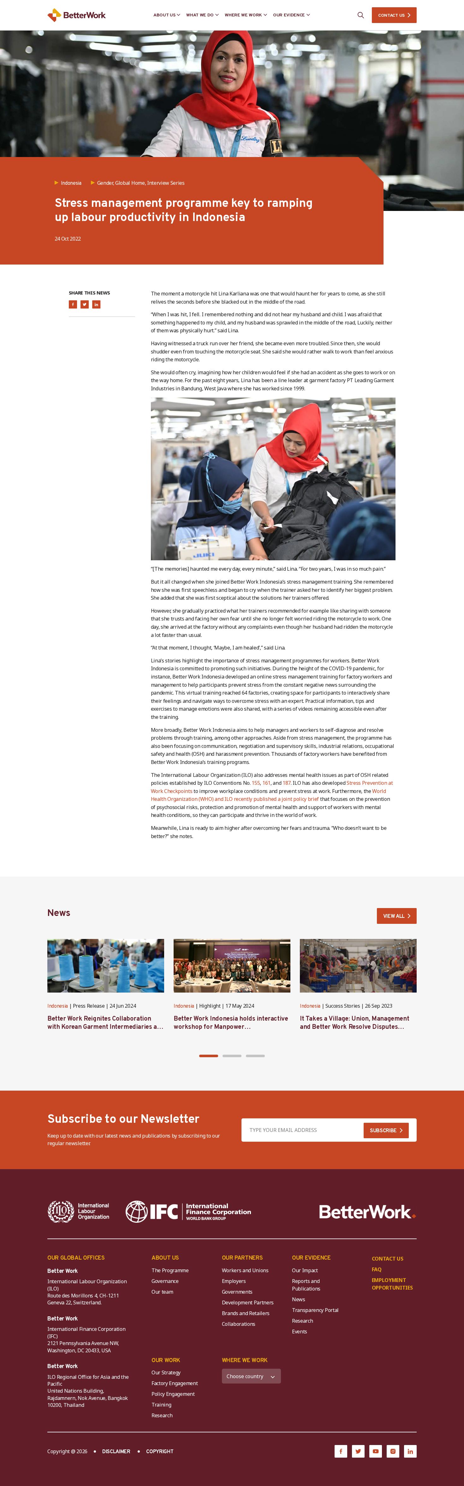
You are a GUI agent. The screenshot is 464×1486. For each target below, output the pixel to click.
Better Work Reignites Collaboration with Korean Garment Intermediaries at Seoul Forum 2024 (103, 1027)
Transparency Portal (315, 1310)
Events (299, 1331)
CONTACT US (391, 15)
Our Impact (305, 1270)
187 (287, 782)
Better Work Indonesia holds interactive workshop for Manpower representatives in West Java (231, 1027)
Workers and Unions (245, 1270)
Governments (237, 1291)
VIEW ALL (394, 916)
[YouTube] (375, 1451)
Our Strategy (166, 1372)
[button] (208, 1056)
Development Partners (248, 1302)
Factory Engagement (175, 1383)
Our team (162, 1291)
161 (266, 782)
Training (161, 1404)
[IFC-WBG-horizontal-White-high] (188, 1212)
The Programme (170, 1270)
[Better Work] (368, 1212)
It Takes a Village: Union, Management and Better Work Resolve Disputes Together (354, 1027)
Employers (234, 1281)
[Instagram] (393, 1451)
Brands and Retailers (246, 1313)
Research (302, 1320)
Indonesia (57, 1006)
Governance (165, 1281)
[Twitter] (358, 1451)
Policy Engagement (174, 1393)
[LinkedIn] (410, 1451)
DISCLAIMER (116, 1452)
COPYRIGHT (159, 1452)
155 (256, 782)
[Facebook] (341, 1451)
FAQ (377, 1269)
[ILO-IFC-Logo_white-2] (78, 1212)
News (298, 1299)
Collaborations (239, 1323)
